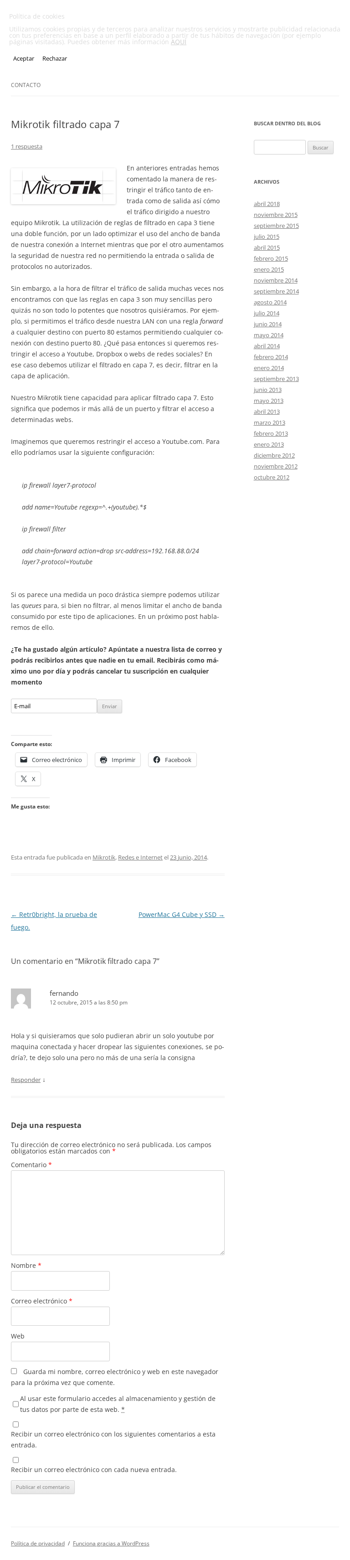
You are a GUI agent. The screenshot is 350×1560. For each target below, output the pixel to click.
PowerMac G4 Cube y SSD (182, 914)
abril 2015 (267, 247)
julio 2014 (266, 313)
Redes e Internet (140, 857)
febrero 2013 (271, 433)
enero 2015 (269, 269)
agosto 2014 (270, 302)
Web (18, 1336)
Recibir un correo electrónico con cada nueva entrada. (94, 1469)
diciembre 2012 (274, 455)
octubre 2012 (271, 477)
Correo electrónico (41, 1301)
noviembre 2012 (276, 466)
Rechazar (54, 58)
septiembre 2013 (276, 379)
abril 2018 (267, 204)
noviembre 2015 (276, 215)
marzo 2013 (269, 422)
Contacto (26, 85)
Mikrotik (104, 857)
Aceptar (23, 58)
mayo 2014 (268, 335)
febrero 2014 (271, 357)
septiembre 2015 (276, 225)
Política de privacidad (38, 1543)
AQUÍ (178, 41)
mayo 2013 (268, 400)
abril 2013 (267, 411)
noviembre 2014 (276, 280)
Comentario (31, 1164)
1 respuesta (26, 146)
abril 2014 (267, 346)
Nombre (26, 1265)
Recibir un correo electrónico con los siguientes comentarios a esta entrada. (113, 1439)
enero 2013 (269, 444)
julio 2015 (266, 236)
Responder (26, 1080)
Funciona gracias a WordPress (111, 1543)
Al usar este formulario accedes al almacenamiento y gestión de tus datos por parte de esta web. (118, 1404)
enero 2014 (269, 368)
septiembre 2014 (276, 291)
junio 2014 (268, 324)
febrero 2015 (271, 258)
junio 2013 (268, 390)
